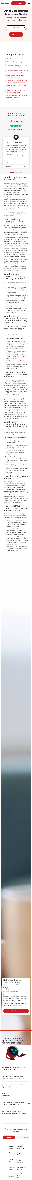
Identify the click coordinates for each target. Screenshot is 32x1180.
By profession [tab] (23, 1137)
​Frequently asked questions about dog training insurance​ (17, 96)
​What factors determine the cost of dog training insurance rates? (16, 81)
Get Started (16, 1011)
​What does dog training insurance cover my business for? (16, 66)
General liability (11, 1168)
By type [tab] (9, 1137)
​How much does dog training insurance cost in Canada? (15, 76)
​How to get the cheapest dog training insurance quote (15, 91)
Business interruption (20, 1147)
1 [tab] (11, 172)
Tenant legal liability (19, 1175)
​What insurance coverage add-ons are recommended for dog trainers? (17, 71)
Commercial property (12, 1154)
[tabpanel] (16, 152)
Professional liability (20, 1168)
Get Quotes (18, 3)
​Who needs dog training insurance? (17, 62)
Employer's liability (20, 1154)
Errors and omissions (12, 1161)
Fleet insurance (20, 1161)
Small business (11, 1176)
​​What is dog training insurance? (16, 59)
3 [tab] (20, 172)
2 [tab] (15, 172)
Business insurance (12, 1147)
